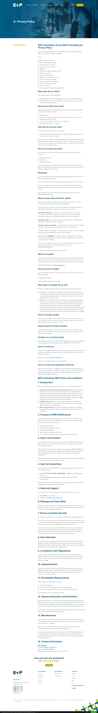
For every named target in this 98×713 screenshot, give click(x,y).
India (73, 680)
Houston (74, 676)
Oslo (73, 683)
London (73, 673)
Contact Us (80, 5)
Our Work (62, 5)
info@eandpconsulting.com (52, 477)
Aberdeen (74, 678)
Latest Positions (58, 676)
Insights (56, 5)
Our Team (43, 5)
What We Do (35, 5)
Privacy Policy (16, 679)
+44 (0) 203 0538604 (48, 649)
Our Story (29, 5)
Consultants (49, 5)
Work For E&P (58, 673)
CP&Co (20, 701)
